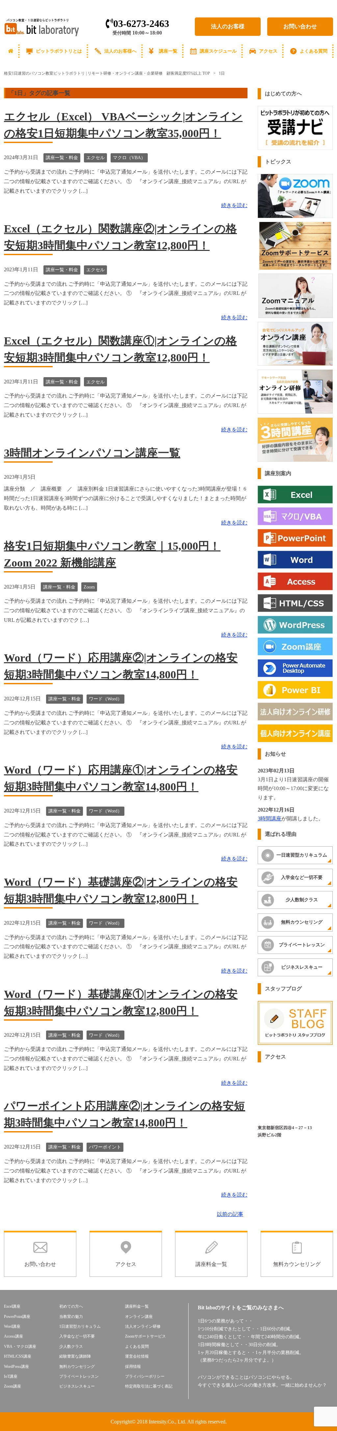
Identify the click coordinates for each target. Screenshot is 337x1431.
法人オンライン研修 (143, 1326)
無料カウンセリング (302, 922)
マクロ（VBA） (129, 157)
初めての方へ (71, 1306)
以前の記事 (230, 1214)
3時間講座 (269, 818)
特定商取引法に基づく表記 (148, 1386)
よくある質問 (313, 51)
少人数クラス (71, 1346)
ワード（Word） (105, 698)
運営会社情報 (137, 1356)
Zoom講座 (12, 1386)
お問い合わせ (300, 26)
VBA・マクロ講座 (20, 1346)
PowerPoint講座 (17, 1316)
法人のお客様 (228, 26)
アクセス (268, 51)
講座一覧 (168, 51)
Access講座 (13, 1336)
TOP (107, 73)
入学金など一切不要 (302, 877)
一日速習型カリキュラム (301, 855)
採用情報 (133, 1366)
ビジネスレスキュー (302, 967)
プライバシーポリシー (145, 1376)
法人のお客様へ (120, 51)
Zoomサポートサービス (145, 1336)
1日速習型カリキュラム (80, 1326)
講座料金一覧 (137, 1306)
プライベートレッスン (302, 944)
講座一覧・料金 (62, 157)
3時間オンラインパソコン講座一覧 (92, 453)
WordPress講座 (16, 1366)
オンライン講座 (139, 1316)
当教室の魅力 (71, 1316)
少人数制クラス (302, 899)
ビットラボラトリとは (59, 51)
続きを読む (234, 205)
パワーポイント (105, 1147)
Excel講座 (12, 1306)
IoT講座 (10, 1376)
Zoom (89, 587)
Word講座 (12, 1326)
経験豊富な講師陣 (75, 1356)
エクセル (95, 157)
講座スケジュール (218, 51)
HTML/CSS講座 (17, 1356)
